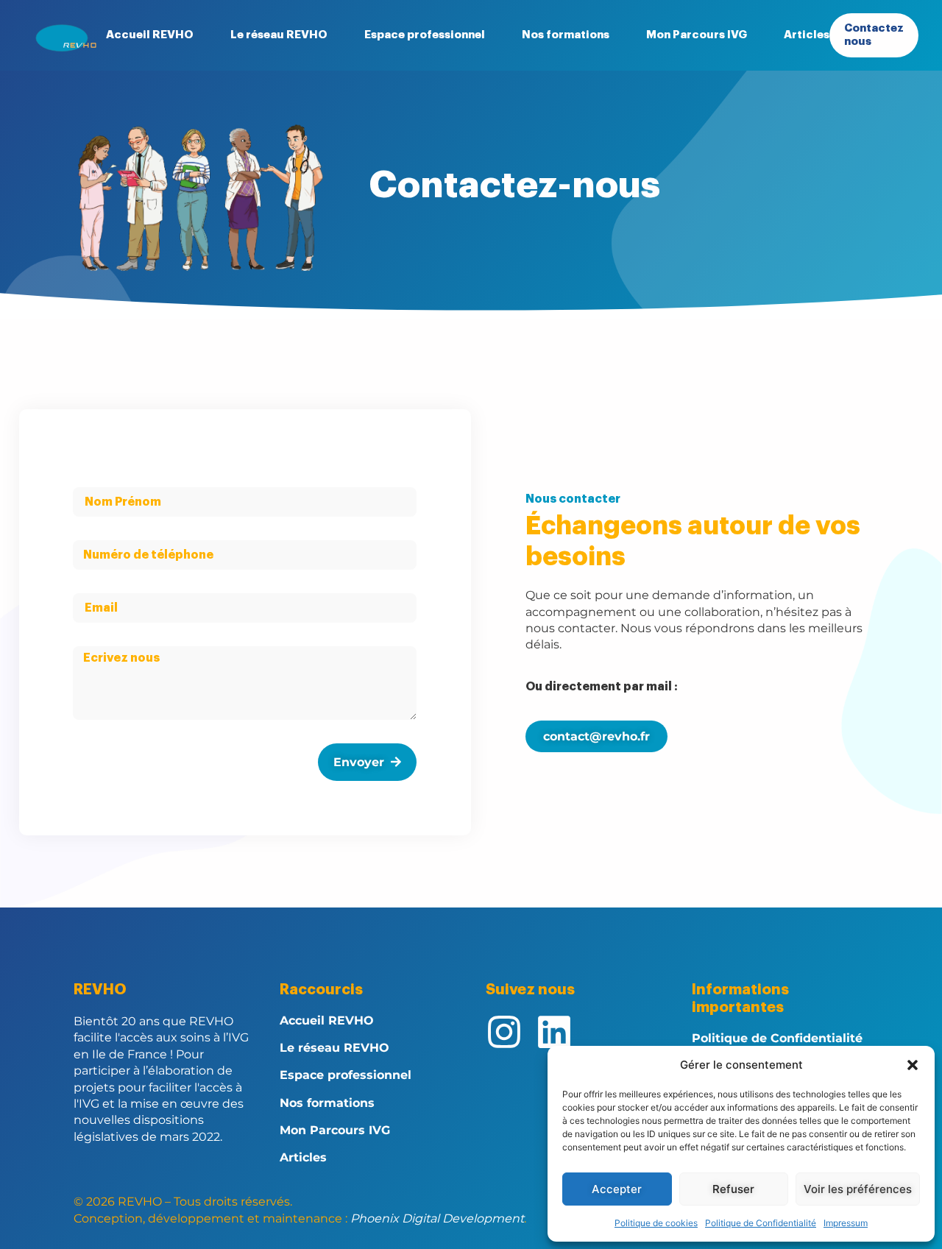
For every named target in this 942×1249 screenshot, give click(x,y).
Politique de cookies (656, 1222)
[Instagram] (504, 1031)
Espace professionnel (424, 34)
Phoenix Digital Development (437, 1218)
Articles (806, 34)
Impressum (846, 1222)
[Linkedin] (554, 1031)
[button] (912, 1065)
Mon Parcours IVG (696, 34)
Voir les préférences (858, 1189)
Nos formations (565, 34)
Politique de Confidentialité (760, 1222)
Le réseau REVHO (278, 34)
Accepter (617, 1189)
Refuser (733, 1189)
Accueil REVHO (150, 34)
